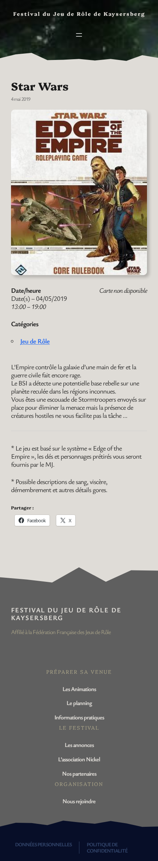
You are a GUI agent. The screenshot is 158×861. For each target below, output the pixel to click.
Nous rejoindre (79, 801)
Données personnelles (43, 844)
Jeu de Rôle (35, 341)
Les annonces (79, 745)
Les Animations (79, 689)
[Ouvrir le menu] (79, 35)
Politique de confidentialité (107, 847)
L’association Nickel (79, 759)
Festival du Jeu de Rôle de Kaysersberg (66, 613)
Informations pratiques (79, 717)
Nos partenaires (79, 773)
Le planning (79, 703)
